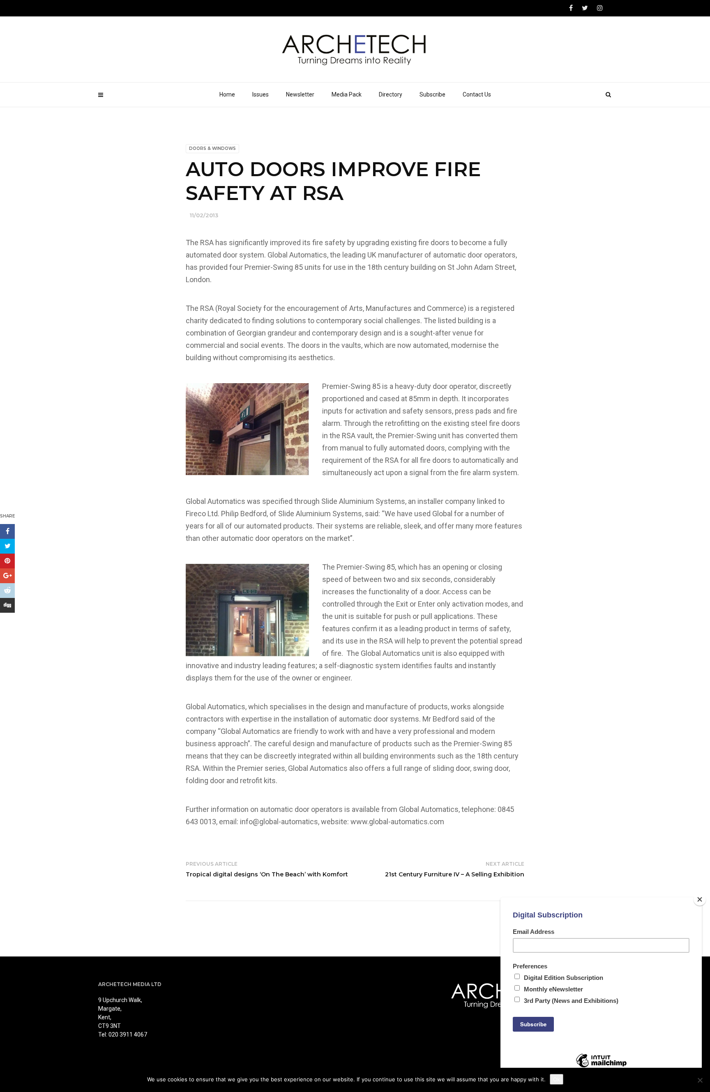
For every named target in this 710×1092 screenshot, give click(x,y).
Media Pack (347, 94)
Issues (260, 94)
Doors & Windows (212, 148)
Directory (390, 94)
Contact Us (477, 94)
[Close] (700, 899)
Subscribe (432, 94)
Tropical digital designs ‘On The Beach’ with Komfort (267, 874)
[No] (700, 1080)
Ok (556, 1079)
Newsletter (300, 94)
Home (227, 94)
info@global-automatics (279, 821)
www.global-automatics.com (397, 821)
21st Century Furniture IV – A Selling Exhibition (454, 874)
